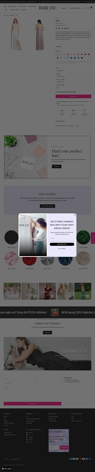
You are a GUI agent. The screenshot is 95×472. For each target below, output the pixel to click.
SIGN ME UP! (62, 244)
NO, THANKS (62, 248)
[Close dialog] (75, 215)
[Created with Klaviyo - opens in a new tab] (47, 258)
